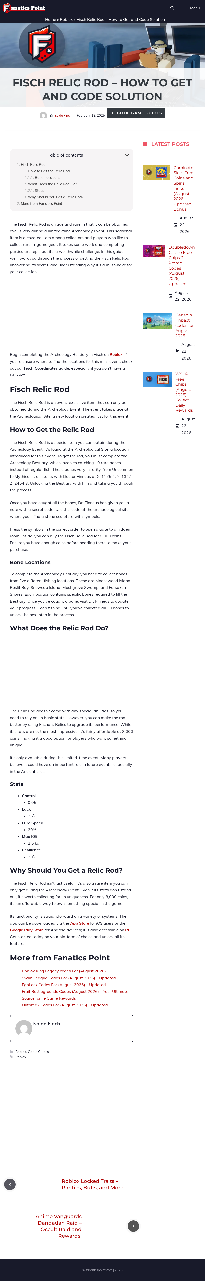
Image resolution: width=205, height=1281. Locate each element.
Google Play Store (27, 929)
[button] (172, 8)
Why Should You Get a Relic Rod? (56, 197)
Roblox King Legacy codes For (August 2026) (64, 970)
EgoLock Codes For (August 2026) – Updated (64, 984)
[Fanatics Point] (24, 8)
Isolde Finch (63, 115)
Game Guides (146, 112)
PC (128, 929)
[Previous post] (10, 1184)
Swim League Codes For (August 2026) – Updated (69, 977)
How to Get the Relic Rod (49, 171)
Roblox (66, 19)
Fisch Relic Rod (33, 164)
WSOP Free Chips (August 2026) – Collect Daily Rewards (184, 392)
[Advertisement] (72, 316)
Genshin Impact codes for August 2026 (185, 325)
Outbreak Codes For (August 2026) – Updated (65, 1004)
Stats (39, 190)
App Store (79, 923)
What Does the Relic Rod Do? (52, 184)
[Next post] (133, 1226)
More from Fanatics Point (41, 203)
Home (50, 19)
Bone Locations (47, 177)
